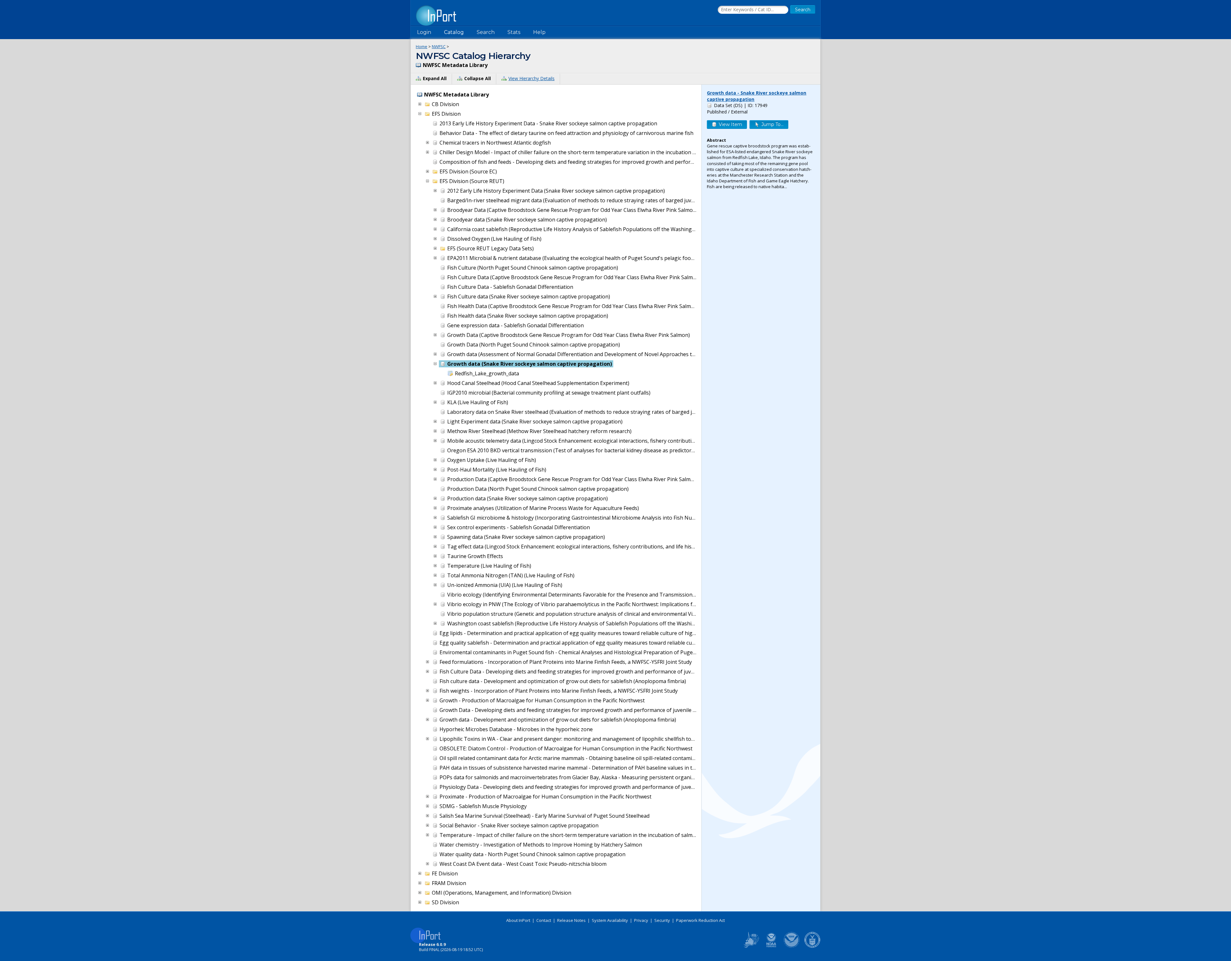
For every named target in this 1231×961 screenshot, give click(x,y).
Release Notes (571, 920)
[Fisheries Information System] (750, 946)
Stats (513, 32)
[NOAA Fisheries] (771, 946)
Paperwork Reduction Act (700, 920)
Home (421, 46)
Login (424, 32)
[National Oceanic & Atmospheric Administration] (791, 946)
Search (486, 32)
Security (662, 920)
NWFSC (439, 46)
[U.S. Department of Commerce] (812, 946)
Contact (543, 920)
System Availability (610, 920)
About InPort (518, 920)
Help (539, 32)
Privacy (641, 920)
